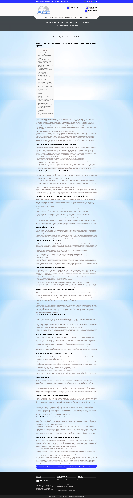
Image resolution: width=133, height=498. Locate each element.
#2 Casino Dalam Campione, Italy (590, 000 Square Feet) (44, 74)
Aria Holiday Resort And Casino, (44, 103)
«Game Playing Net (42, 110)
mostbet (63, 141)
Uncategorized (66, 34)
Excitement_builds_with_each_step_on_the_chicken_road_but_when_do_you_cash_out (72, 481)
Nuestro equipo (68, 17)
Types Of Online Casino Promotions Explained (45, 93)
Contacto (86, 17)
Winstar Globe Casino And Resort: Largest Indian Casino (45, 87)
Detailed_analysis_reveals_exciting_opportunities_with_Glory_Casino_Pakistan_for (72, 479)
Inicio (46, 17)
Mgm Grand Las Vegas (42, 89)
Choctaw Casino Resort (43, 62)
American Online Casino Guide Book (45, 94)
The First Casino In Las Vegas (44, 116)
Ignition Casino (41, 90)
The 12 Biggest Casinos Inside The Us (45, 109)
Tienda (75, 17)
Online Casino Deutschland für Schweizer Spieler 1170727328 (66, 491)
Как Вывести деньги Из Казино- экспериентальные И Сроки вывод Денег (51, 467)
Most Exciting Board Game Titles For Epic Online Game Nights (45, 66)
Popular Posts (41, 111)
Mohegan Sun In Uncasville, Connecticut (43, 97)
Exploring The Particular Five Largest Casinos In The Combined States (45, 60)
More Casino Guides (42, 79)
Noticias (61, 17)
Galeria (80, 17)
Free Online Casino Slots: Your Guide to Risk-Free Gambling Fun (80, 466)
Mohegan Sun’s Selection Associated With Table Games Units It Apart (45, 81)
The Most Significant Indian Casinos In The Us (66, 37)
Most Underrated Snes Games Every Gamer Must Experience (45, 53)
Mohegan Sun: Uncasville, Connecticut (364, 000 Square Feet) (45, 69)
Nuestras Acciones (53, 17)
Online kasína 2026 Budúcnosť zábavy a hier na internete (66, 487)
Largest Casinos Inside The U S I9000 (45, 64)
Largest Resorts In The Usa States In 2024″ (45, 114)
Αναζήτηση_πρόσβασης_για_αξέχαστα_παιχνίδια (66, 484)
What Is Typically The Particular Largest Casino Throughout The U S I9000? (45, 57)
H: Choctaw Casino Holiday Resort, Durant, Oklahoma (45, 71)
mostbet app (66, 178)
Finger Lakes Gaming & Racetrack (45, 104)
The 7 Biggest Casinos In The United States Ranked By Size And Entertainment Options (45, 101)
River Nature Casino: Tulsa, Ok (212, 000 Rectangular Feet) (45, 77)
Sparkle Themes (81, 496)
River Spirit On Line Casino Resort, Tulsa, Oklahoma (45, 107)
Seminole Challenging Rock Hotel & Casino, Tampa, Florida (45, 84)
